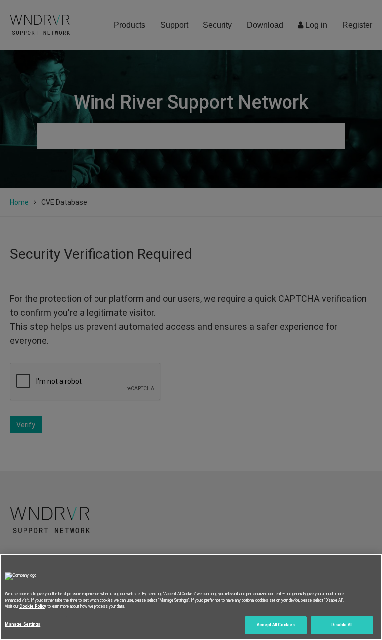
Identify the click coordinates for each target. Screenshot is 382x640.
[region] (191, 597)
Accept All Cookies (276, 624)
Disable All (341, 624)
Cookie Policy (32, 606)
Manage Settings (22, 624)
